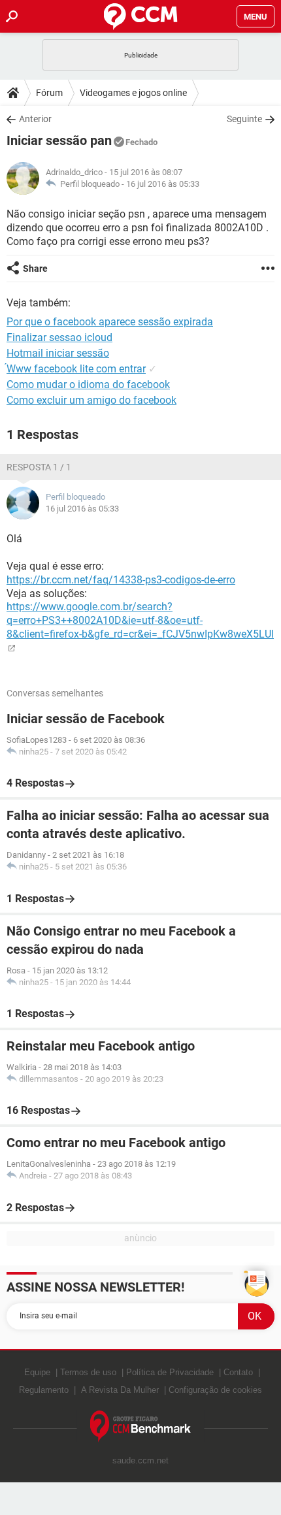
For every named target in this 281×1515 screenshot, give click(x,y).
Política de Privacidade (170, 1372)
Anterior (35, 119)
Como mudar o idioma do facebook (88, 384)
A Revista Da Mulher (120, 1390)
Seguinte (244, 119)
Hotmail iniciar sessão (58, 353)
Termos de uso (88, 1372)
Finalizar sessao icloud (59, 337)
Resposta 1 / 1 (39, 467)
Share (35, 268)
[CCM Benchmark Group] (141, 1426)
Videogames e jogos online (133, 93)
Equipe (37, 1372)
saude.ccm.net (140, 1460)
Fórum (49, 93)
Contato (238, 1372)
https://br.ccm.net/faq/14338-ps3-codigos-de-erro (121, 580)
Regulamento (44, 1390)
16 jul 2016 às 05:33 (162, 184)
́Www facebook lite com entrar (76, 369)
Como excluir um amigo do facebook (91, 400)
